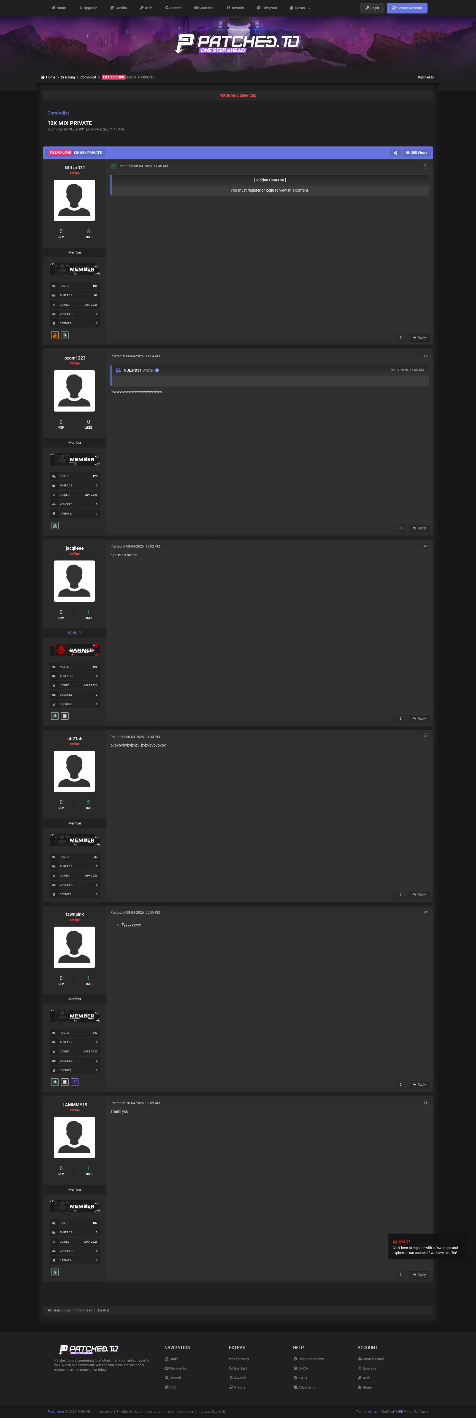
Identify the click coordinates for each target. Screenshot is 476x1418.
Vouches (206, 8)
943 (95, 1032)
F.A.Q (302, 1378)
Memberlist (178, 1368)
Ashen (372, 1412)
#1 (426, 165)
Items (367, 1387)
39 (96, 856)
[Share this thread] (395, 153)
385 (95, 666)
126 (95, 476)
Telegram (269, 8)
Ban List (240, 1368)
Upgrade (90, 8)
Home (61, 8)
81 (96, 295)
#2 (426, 356)
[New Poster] (65, 335)
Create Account (409, 8)
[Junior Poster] (65, 716)
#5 (426, 912)
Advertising (307, 1387)
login (270, 190)
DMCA (303, 1368)
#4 (426, 736)
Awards (237, 8)
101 (95, 285)
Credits (121, 8)
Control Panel (373, 1359)
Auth (148, 8)
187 (95, 1222)
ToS (172, 1387)
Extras (300, 8)
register (254, 190)
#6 (426, 1102)
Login (374, 8)
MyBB (399, 1412)
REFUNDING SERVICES (238, 96)
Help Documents (311, 1359)
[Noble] (55, 335)
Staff (173, 1359)
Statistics (241, 1359)
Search (175, 8)
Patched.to (426, 77)
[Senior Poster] (75, 1082)
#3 (426, 546)
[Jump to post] (157, 370)
